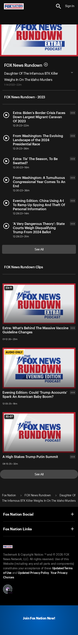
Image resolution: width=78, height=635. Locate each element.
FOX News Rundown (23, 65)
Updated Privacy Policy (33, 573)
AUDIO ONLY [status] (14, 352)
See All (39, 249)
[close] (73, 344)
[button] (58, 6)
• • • (73, 113)
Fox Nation (9, 495)
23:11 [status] (8, 287)
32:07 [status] (9, 416)
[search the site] (58, 6)
